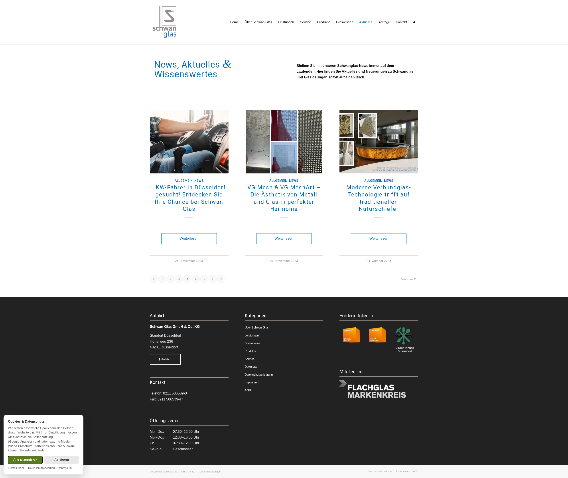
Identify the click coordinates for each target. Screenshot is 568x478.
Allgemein (184, 181)
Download (251, 366)
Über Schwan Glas (257, 327)
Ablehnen (61, 459)
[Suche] (414, 22)
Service (249, 359)
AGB (248, 390)
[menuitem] (234, 22)
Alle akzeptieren (25, 459)
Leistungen (252, 335)
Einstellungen (16, 468)
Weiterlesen (189, 238)
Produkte (250, 351)
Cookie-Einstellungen (209, 471)
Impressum (252, 382)
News (199, 181)
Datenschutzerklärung (259, 374)
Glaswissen (252, 343)
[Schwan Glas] (164, 22)
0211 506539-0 (175, 393)
